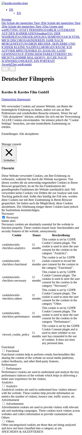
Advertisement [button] (10, 400)
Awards (6, 64)
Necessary (12, 217)
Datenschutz (9, 99)
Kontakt (27, 64)
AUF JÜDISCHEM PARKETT (37, 54)
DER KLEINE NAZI (20, 47)
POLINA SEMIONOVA (50, 36)
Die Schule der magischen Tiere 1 (23, 26)
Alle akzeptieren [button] (29, 133)
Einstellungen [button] (10, 133)
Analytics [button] (7, 382)
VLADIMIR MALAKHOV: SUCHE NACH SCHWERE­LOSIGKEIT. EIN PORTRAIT (34, 59)
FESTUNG (22, 43)
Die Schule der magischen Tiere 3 (22, 23)
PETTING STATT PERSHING (25, 30)
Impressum (23, 99)
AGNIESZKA (26, 36)
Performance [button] (9, 364)
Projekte (6, 19)
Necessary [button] (8, 213)
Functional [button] (8, 347)
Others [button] (6, 417)
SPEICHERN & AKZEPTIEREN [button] (22, 431)
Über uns (16, 64)
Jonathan (41, 33)
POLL (37, 47)
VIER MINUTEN (19, 50)
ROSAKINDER (30, 40)
